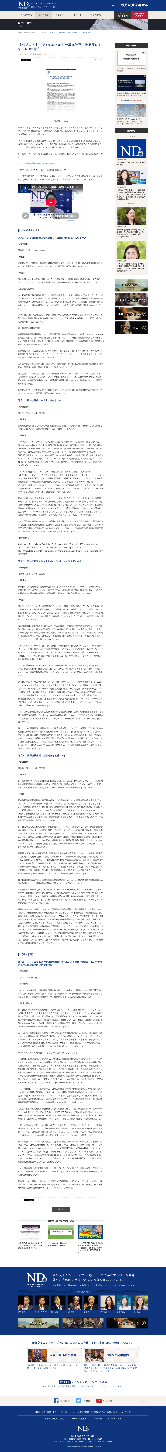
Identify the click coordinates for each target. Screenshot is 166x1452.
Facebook (65, 1400)
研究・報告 (44, 15)
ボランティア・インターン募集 (89, 1382)
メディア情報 (94, 15)
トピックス (61, 15)
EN (118, 5)
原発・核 (22, 54)
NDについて (26, 15)
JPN (114, 5)
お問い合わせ (112, 1412)
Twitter (86, 1400)
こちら (65, 121)
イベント (78, 15)
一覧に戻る (60, 1209)
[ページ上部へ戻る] (144, 1400)
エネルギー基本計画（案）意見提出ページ (37, 163)
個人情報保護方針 (98, 1412)
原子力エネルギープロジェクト (41, 54)
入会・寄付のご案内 (139, 14)
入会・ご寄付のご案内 (54, 1418)
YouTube (107, 1400)
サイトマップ (125, 1412)
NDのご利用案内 (122, 14)
